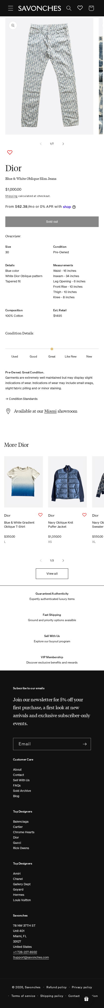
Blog (16, 796)
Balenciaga (21, 821)
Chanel (18, 879)
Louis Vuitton (22, 900)
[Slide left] (41, 143)
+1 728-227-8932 (25, 952)
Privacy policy (82, 987)
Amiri (17, 873)
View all (52, 574)
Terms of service (23, 996)
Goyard (18, 889)
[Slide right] (63, 143)
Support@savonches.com (31, 957)
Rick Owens (21, 848)
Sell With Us (21, 780)
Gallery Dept (21, 884)
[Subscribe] (84, 744)
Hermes (18, 895)
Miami (50, 411)
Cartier (18, 827)
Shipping (11, 196)
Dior (16, 837)
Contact (18, 775)
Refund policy (56, 987)
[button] (10, 8)
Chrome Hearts (23, 832)
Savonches (33, 987)
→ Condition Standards (21, 399)
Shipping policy (51, 996)
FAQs (17, 785)
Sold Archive (22, 791)
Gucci (17, 843)
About (17, 769)
